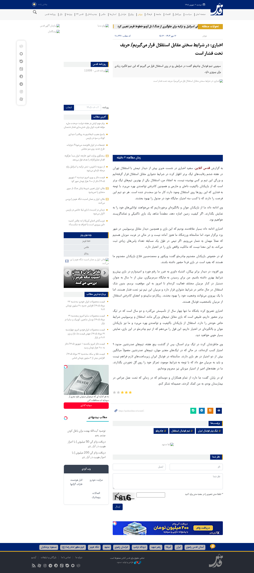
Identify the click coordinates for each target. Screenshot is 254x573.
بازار (61, 14)
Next (68, 273)
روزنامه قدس (50, 14)
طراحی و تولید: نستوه (125, 562)
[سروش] (21, 76)
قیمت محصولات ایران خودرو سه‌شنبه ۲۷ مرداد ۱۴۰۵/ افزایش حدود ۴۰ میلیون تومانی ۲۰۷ (85, 305)
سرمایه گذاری (86, 405)
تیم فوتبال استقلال (180, 431)
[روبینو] (21, 54)
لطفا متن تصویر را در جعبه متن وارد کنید (204, 494)
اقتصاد (167, 14)
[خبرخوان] (33, 566)
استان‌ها (113, 14)
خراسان (123, 14)
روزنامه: (105, 107)
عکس (103, 14)
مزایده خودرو (96, 480)
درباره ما (78, 557)
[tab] (86, 235)
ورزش (140, 14)
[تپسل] (115, 523)
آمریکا (168, 547)
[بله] (21, 61)
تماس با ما (66, 557)
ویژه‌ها (69, 14)
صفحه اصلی (201, 14)
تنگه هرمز (94, 547)
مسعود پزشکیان (49, 547)
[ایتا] (21, 69)
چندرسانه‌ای (92, 14)
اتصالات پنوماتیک (96, 495)
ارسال (117, 507)
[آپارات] (21, 99)
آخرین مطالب (99, 117)
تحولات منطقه (210, 26)
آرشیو (33, 557)
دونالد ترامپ (139, 547)
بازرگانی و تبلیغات (48, 557)
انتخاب (69, 107)
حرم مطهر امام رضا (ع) (73, 547)
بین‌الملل (177, 14)
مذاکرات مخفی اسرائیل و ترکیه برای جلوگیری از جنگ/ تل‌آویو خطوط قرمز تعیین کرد (171, 26)
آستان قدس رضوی (195, 547)
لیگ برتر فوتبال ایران (208, 431)
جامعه (158, 14)
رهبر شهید (156, 547)
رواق (132, 14)
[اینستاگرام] (21, 91)
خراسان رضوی (121, 547)
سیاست (188, 14)
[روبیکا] (21, 46)
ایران (178, 547)
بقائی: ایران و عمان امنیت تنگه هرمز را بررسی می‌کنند (86, 277)
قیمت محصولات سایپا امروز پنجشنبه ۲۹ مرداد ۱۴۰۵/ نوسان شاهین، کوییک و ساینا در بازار (84, 319)
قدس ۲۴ (79, 14)
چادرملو (159, 431)
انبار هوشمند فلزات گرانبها (76, 482)
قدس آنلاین (217, 11)
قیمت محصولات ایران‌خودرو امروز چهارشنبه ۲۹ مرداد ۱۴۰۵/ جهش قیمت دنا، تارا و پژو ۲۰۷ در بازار (85, 333)
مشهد (107, 547)
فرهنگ (149, 14)
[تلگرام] (21, 84)
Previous (105, 273)
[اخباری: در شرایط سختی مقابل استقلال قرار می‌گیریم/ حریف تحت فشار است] (168, 116)
